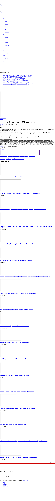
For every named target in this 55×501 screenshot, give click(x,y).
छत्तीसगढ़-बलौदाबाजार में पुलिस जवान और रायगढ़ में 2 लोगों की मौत (14, 326)
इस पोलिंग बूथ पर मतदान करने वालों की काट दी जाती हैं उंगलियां (13, 359)
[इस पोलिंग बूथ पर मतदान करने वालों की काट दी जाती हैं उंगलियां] (10, 356)
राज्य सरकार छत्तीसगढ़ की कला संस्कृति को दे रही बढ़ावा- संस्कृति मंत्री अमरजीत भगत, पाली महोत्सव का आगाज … (24, 244)
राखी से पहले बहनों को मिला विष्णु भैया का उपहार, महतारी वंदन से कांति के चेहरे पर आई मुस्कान (17, 76)
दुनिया (3, 50)
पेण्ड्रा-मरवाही (7, 32)
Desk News (2, 124)
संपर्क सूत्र (4, 63)
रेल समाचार (6, 53)
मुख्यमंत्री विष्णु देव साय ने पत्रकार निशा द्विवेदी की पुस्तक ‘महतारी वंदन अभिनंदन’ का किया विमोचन (18, 83)
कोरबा (6, 26)
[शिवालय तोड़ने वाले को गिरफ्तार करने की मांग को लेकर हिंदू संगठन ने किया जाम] (10, 258)
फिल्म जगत (6, 58)
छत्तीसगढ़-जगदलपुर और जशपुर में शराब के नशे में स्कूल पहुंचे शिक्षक (14, 375)
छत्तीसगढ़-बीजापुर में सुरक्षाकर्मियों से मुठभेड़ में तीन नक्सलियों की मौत (14, 342)
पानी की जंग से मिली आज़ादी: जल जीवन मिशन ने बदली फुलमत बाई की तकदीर (16, 309)
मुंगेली (5, 29)
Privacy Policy (5, 87)
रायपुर (6, 21)
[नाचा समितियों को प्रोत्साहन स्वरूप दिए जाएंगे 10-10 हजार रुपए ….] (10, 174)
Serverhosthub (25, 480)
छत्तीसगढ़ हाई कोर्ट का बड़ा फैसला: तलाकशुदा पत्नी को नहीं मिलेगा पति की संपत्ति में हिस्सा (18, 457)
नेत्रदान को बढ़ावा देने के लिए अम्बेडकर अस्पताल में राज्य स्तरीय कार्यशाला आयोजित (15, 80)
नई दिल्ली (6, 37)
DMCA (4, 483)
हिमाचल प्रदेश (7, 45)
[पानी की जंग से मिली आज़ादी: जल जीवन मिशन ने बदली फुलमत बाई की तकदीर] (10, 307)
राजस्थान (6, 47)
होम (3, 16)
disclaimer (4, 88)
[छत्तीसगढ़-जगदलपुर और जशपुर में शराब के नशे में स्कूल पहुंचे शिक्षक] (10, 373)
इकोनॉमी (4, 55)
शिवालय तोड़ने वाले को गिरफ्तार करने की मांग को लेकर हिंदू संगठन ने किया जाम (16, 260)
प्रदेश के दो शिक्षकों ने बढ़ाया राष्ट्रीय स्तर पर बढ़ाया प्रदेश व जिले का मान (14, 79)
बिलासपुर (6, 24)
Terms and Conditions (7, 89)
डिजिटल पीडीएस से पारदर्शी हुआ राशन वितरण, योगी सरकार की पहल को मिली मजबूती (16, 84)
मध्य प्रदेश (6, 42)
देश (3, 34)
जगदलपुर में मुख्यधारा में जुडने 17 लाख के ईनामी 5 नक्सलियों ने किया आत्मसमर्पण (17, 391)
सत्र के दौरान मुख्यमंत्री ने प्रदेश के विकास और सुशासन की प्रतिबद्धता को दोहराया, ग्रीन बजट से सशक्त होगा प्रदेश (23, 209)
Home (1, 118)
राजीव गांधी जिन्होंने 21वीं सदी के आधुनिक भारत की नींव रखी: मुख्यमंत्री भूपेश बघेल (17, 408)
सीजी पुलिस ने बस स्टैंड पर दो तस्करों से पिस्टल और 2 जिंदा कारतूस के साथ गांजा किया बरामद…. (20, 193)
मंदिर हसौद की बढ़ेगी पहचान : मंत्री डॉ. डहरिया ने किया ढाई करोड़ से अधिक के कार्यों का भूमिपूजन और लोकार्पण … (23, 441)
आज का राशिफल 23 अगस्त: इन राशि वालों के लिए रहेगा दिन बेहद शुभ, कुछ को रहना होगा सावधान (17, 75)
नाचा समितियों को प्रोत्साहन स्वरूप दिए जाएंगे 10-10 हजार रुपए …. (14, 176)
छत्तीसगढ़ (4, 18)
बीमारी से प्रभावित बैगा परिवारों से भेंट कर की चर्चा (10, 81)
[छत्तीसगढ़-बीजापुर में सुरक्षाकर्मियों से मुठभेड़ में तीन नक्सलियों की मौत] (10, 340)
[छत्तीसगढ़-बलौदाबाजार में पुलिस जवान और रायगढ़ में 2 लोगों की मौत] (10, 323)
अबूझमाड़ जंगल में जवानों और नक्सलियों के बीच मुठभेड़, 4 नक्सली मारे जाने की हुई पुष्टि (18, 293)
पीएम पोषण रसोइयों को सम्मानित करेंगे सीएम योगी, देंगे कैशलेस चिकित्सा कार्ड (14, 78)
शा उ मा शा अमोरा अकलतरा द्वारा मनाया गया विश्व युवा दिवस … (13, 424)
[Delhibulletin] (3, 5)
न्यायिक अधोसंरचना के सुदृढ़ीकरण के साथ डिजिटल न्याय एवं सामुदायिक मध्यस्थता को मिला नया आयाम (18, 82)
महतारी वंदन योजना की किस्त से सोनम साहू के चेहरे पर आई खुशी (12, 77)
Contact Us (4, 482)
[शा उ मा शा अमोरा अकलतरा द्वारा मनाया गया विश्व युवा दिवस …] (8, 422)
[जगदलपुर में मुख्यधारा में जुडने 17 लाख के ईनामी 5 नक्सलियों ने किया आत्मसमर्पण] (10, 389)
